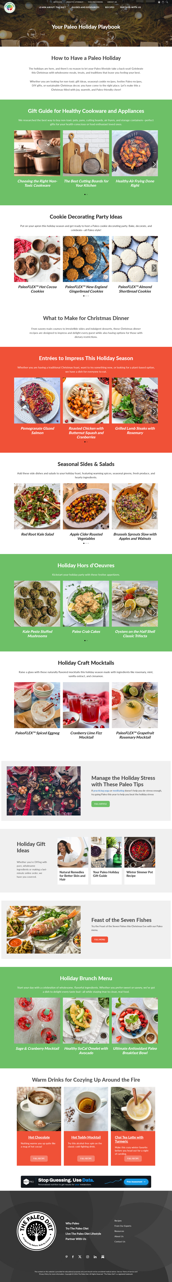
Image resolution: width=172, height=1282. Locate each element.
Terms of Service (128, 1272)
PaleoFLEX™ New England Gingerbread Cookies (86, 289)
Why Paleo (72, 1223)
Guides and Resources (85, 7)
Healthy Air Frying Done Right (135, 183)
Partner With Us (130, 7)
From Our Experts (122, 1226)
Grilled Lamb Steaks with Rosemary (135, 430)
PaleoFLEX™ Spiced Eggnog (37, 733)
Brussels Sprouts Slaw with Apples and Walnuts (134, 536)
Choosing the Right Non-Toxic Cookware (37, 183)
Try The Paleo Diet (77, 1228)
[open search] (167, 1)
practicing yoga (101, 790)
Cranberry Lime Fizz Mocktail (86, 735)
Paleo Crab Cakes (86, 631)
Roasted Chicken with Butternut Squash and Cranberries (86, 432)
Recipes (109, 7)
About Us (112, 2)
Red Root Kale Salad (37, 534)
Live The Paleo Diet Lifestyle (83, 1233)
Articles (57, 2)
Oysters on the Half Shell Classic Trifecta (135, 633)
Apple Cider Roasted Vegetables (86, 536)
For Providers (95, 2)
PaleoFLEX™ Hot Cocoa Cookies (37, 289)
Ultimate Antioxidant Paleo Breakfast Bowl (135, 1050)
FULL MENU (99, 939)
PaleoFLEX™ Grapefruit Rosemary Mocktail (135, 735)
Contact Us (119, 1241)
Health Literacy (75, 2)
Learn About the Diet (52, 7)
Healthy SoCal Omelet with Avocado (86, 1050)
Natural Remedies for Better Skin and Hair (72, 875)
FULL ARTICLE (100, 804)
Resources (119, 1231)
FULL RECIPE (39, 1158)
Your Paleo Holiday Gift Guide (106, 874)
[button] (154, 164)
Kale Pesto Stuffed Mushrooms (37, 633)
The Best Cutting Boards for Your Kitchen (86, 183)
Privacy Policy (44, 1274)
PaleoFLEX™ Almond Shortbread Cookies (135, 289)
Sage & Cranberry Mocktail (37, 1048)
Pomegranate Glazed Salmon (37, 430)
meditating (118, 790)
